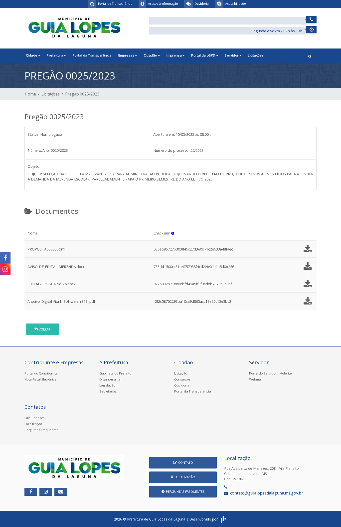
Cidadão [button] (151, 55)
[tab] (28, 224)
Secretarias (108, 391)
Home (30, 94)
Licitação (180, 373)
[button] (310, 55)
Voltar (44, 329)
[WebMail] (60, 492)
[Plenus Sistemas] (223, 519)
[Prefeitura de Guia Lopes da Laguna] (74, 27)
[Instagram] (5, 269)
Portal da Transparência (92, 55)
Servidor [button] (232, 55)
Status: (33, 134)
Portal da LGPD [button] (203, 55)
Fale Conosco (34, 418)
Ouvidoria (181, 385)
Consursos (182, 379)
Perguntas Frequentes (41, 430)
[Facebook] (5, 258)
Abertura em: (164, 134)
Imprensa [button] (175, 55)
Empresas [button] (126, 55)
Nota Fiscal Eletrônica (40, 379)
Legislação (107, 385)
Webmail (255, 379)
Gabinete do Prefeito (115, 373)
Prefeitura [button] (55, 55)
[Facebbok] (30, 492)
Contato (185, 462)
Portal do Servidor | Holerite (270, 373)
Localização (33, 424)
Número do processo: (171, 150)
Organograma (110, 379)
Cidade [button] (32, 55)
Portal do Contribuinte (41, 373)
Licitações (256, 55)
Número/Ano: (39, 150)
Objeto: (34, 166)
